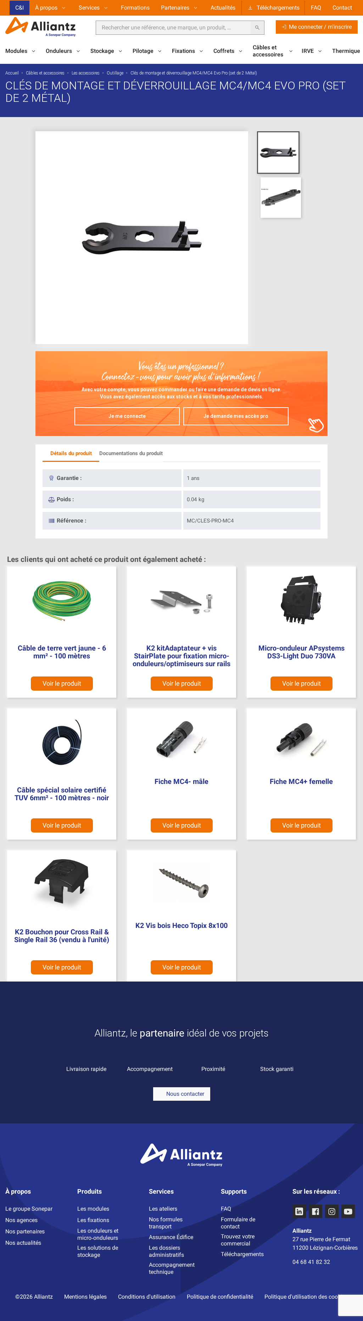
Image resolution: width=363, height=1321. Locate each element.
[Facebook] (315, 1211)
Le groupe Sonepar (28, 1208)
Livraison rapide (86, 1069)
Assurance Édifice (171, 1237)
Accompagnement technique (172, 1268)
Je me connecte (127, 416)
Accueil (12, 73)
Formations (135, 7)
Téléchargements (278, 7)
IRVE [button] (308, 51)
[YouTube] (348, 1211)
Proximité (213, 1069)
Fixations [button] (183, 51)
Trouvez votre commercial (238, 1240)
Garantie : (69, 478)
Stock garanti (277, 1069)
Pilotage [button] (143, 51)
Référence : (71, 520)
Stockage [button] (102, 51)
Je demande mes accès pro (235, 416)
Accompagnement (150, 1069)
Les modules (93, 1208)
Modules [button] (16, 51)
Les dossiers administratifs (166, 1251)
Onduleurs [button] (59, 51)
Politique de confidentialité (220, 1296)
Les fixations (93, 1220)
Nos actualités (23, 1242)
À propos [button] (46, 7)
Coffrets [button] (223, 51)
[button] (181, 1094)
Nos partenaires (25, 1231)
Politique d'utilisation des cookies (306, 1296)
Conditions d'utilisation (146, 1296)
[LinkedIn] (299, 1211)
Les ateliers (163, 1208)
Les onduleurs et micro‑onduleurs (97, 1234)
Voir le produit (62, 683)
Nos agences (21, 1220)
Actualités (223, 7)
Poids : (65, 499)
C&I (19, 7)
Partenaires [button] (175, 7)
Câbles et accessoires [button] (268, 51)
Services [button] (89, 7)
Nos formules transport (166, 1223)
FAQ (316, 7)
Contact (342, 7)
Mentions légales (85, 1296)
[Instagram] (332, 1211)
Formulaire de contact (238, 1223)
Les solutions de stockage (97, 1251)
